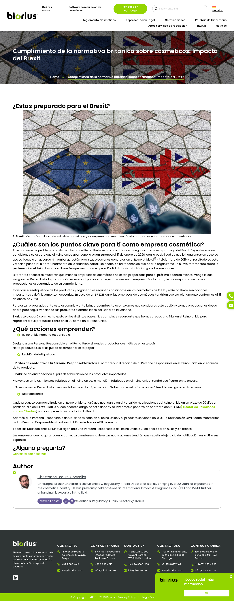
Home (54, 77)
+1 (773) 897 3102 (164, 564)
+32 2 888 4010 (64, 564)
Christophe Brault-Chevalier (61, 477)
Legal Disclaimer (153, 597)
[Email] (72, 501)
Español (217, 10)
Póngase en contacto (130, 8)
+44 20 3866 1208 (131, 564)
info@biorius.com (64, 570)
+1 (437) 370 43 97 (198, 564)
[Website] (66, 501)
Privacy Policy (127, 597)
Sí (206, 593)
